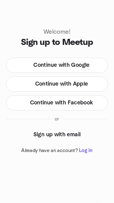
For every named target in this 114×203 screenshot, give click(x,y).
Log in (86, 150)
